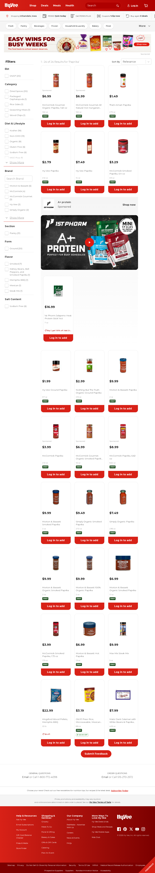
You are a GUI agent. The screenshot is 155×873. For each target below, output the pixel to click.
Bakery (95, 26)
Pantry (24, 26)
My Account (21, 830)
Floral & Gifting (48, 832)
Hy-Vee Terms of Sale (100, 802)
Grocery (44, 821)
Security (72, 865)
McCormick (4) (17, 191)
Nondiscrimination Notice (87, 870)
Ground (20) (16, 248)
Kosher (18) (15, 130)
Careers (70, 833)
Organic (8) (15, 141)
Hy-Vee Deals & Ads (100, 821)
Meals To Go (46, 827)
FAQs (69, 843)
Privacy (20, 865)
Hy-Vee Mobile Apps (100, 832)
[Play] (89, 242)
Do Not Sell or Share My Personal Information (46, 865)
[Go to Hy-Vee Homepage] (11, 5)
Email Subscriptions (25, 824)
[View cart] (146, 6)
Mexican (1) (15, 285)
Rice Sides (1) (16, 104)
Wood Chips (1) (17, 115)
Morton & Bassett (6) (20, 185)
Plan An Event (47, 853)
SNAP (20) (15, 75)
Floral (108, 26)
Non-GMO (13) (17, 136)
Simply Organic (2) (19, 209)
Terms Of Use (84, 865)
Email (25, 777)
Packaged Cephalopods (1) (18, 98)
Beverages (39, 26)
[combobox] (103, 5)
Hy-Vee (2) (15, 204)
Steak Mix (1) (16, 290)
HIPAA (95, 865)
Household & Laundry (75, 26)
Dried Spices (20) (19, 91)
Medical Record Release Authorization (117, 865)
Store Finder (21, 848)
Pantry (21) (15, 233)
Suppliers (69, 870)
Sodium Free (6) (18, 152)
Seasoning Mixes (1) (20, 109)
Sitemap (11, 865)
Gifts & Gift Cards (48, 842)
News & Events (73, 838)
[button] (82, 735)
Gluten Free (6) (17, 147)
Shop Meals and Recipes (102, 827)
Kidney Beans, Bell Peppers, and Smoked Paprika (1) (20, 272)
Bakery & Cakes (48, 837)
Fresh (10, 26)
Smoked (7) (16, 263)
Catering (45, 848)
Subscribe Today (119, 791)
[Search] (117, 5)
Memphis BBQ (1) (19, 280)
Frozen (54, 26)
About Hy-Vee (73, 819)
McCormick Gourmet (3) (21, 198)
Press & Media (22, 843)
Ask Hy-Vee (21, 819)
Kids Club (96, 837)
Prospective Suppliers (53, 870)
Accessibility (105, 870)
